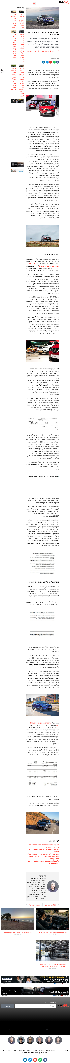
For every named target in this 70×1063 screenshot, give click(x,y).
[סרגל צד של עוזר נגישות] (2, 71)
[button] (34, 3)
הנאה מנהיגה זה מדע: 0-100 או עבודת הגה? (21, 20)
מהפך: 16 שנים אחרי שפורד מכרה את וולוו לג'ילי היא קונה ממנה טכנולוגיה (13, 79)
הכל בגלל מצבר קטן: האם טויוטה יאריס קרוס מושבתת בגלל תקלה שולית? (13, 45)
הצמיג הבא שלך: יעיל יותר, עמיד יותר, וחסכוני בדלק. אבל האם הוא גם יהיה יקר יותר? (21, 48)
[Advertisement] (17, 133)
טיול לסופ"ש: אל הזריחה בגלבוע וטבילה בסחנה (13, 20)
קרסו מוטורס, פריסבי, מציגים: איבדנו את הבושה (43, 33)
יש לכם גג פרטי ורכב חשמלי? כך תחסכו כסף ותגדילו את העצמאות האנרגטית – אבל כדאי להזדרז (21, 82)
